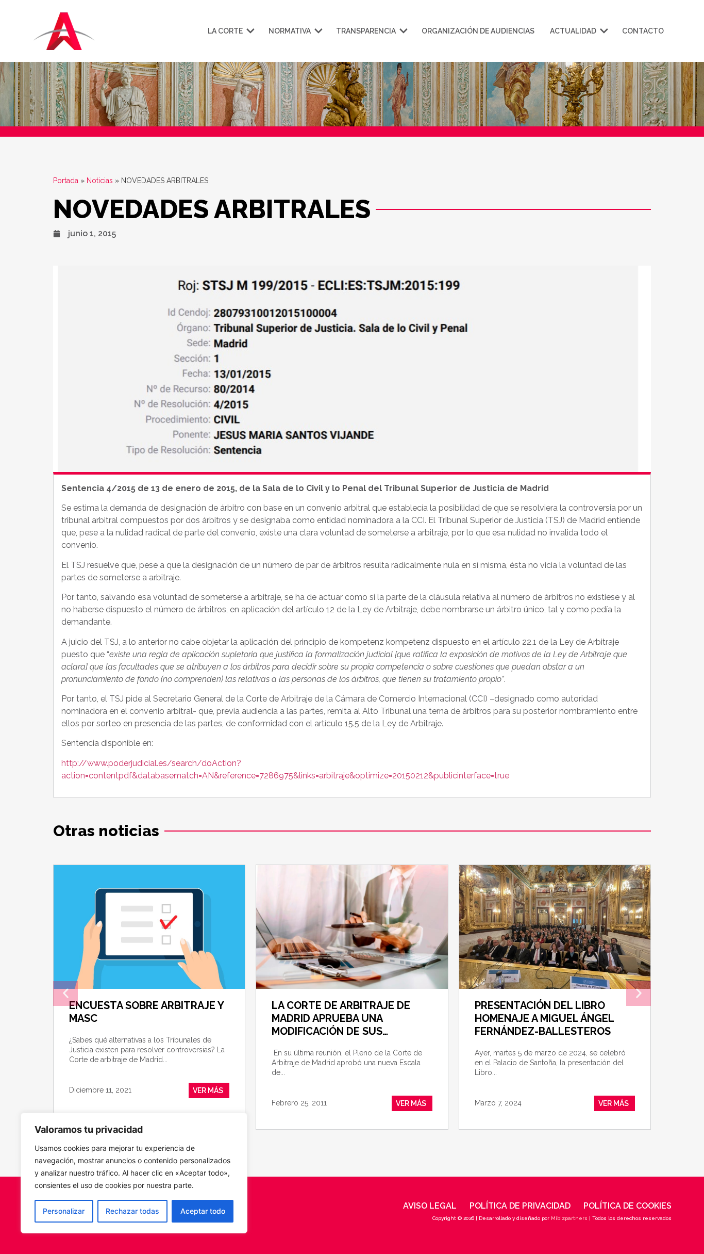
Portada (65, 180)
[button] (65, 993)
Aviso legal (430, 1206)
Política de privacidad (520, 1206)
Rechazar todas (132, 1211)
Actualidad (573, 31)
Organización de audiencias (478, 31)
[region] (134, 1173)
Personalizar (64, 1211)
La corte (225, 31)
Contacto (643, 31)
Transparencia (366, 31)
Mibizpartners (569, 1218)
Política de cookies (627, 1206)
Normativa (290, 31)
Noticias (100, 180)
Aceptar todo (202, 1211)
